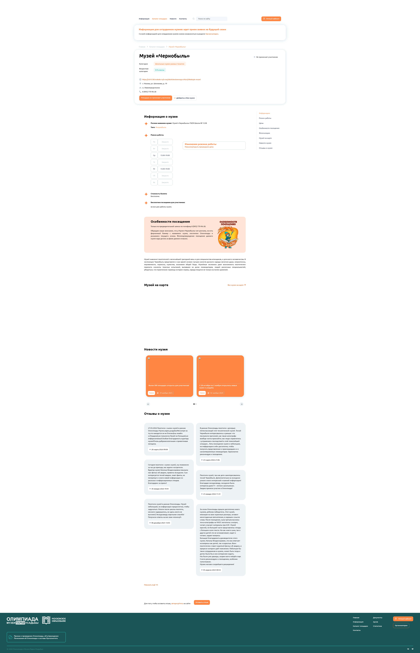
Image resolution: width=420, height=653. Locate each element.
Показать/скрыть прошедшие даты (199, 147)
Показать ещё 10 (151, 585)
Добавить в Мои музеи (185, 98)
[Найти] (193, 19)
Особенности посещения (269, 128)
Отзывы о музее (265, 148)
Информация (144, 19)
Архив (375, 622)
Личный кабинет (272, 19)
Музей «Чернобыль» (177, 47)
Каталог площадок (159, 19)
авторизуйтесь (177, 603)
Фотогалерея (264, 133)
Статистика (377, 626)
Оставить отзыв (202, 602)
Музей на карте (265, 138)
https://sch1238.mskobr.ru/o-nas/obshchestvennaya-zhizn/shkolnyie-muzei (171, 79)
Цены (261, 123)
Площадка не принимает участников (155, 98)
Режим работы (265, 118)
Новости (173, 19)
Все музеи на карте (236, 285)
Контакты (183, 19)
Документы (377, 618)
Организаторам (212, 34)
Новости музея (265, 143)
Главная (142, 47)
